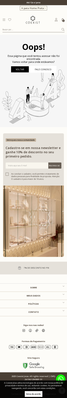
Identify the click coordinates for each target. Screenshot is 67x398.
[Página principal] (33, 20)
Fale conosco (43, 69)
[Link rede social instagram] (24, 330)
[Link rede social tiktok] (37, 330)
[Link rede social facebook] (30, 330)
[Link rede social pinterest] (43, 330)
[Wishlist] (10, 20)
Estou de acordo (33, 394)
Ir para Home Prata (32, 8)
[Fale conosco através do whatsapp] (60, 379)
